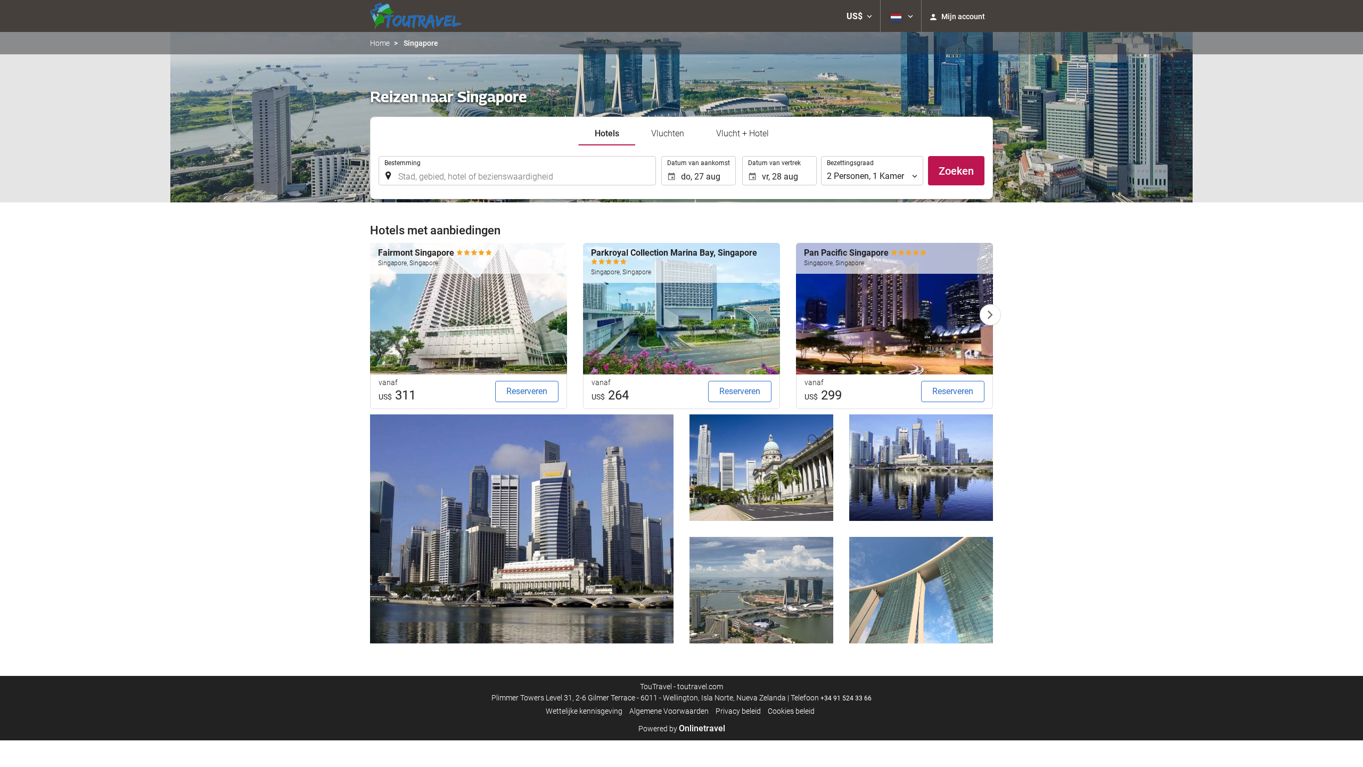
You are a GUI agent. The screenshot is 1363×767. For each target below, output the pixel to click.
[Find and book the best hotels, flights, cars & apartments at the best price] (416, 16)
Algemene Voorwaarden (669, 711)
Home (380, 43)
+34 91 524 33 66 (846, 698)
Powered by (681, 728)
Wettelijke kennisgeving (584, 711)
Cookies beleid (791, 711)
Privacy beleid (738, 711)
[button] (859, 16)
